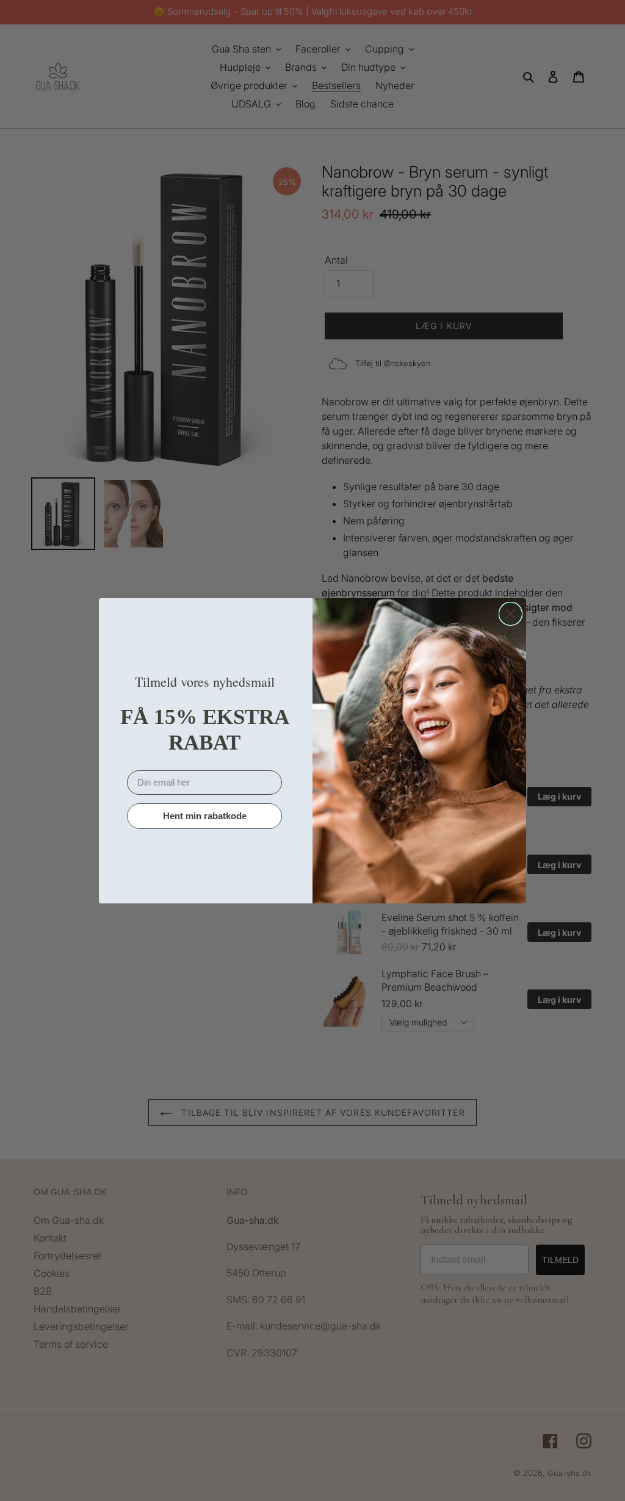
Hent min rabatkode (205, 816)
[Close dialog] (510, 613)
